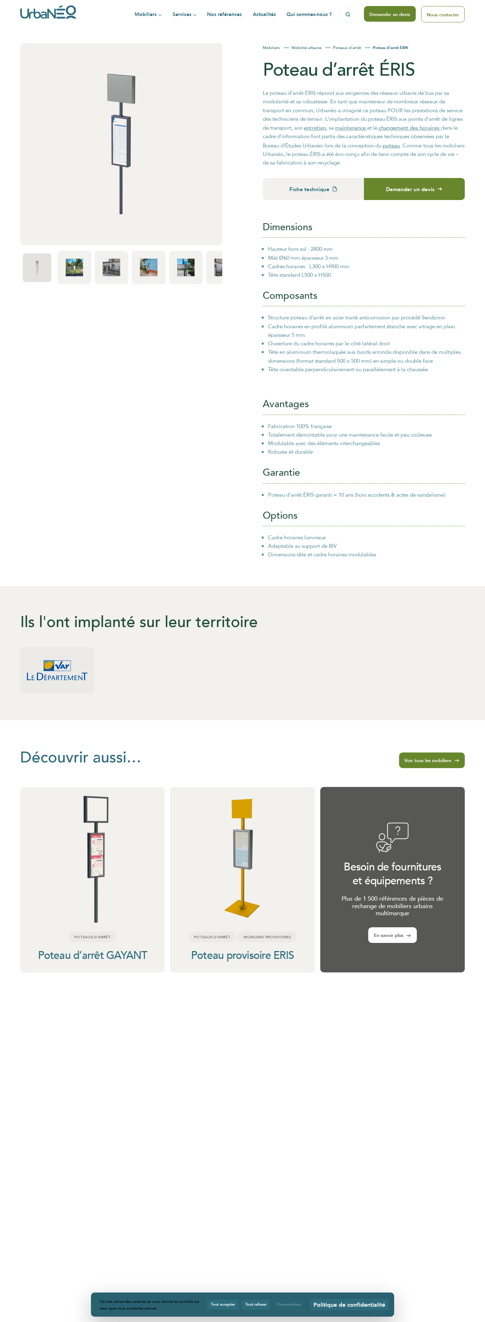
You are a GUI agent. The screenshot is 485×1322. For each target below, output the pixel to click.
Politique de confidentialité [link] (349, 1304)
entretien (315, 127)
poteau (391, 145)
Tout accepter (223, 1304)
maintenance (351, 127)
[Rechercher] (348, 14)
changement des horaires (409, 127)
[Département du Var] (57, 670)
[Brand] (48, 14)
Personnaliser (289, 1304)
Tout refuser (256, 1304)
